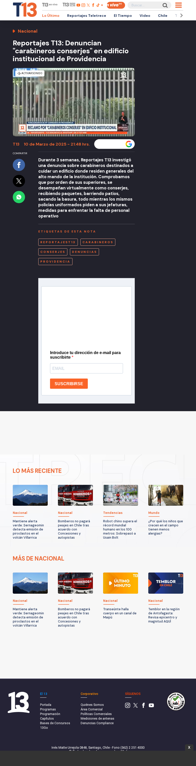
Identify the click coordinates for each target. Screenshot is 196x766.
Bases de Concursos (55, 723)
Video (145, 15)
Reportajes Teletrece (86, 15)
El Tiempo (123, 15)
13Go (44, 728)
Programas (48, 709)
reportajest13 (58, 242)
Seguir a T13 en (110, 144)
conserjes (52, 252)
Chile (162, 15)
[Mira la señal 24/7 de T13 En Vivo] (116, 5)
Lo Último (50, 15)
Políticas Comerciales (96, 714)
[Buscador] (165, 5)
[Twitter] (135, 707)
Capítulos (47, 718)
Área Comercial (92, 709)
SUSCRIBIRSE (69, 384)
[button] (180, 15)
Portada (45, 705)
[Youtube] (151, 707)
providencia (55, 261)
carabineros (97, 242)
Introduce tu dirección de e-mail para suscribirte (85, 354)
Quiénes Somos (92, 705)
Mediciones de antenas (97, 718)
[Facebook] (143, 707)
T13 (16, 144)
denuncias (84, 252)
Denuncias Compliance (97, 723)
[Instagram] (127, 707)
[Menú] (178, 5)
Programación (50, 714)
